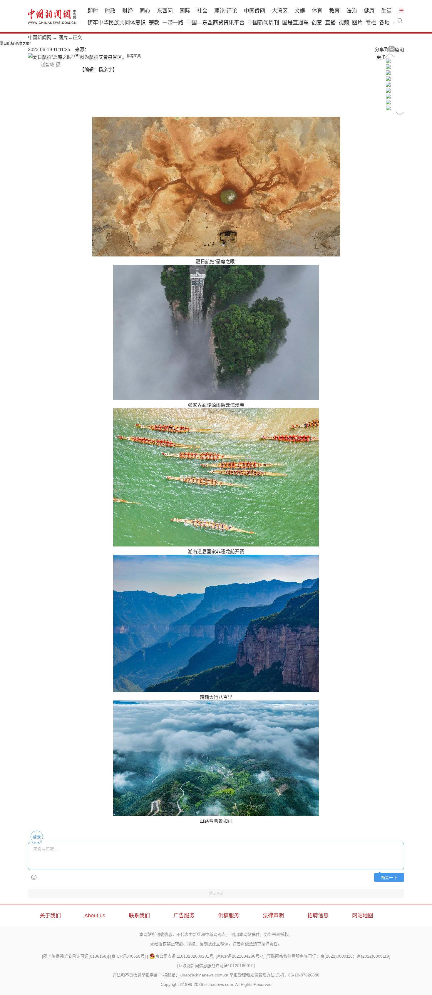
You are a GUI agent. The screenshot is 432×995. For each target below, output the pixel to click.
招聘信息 (318, 916)
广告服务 (184, 916)
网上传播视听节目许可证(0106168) (75, 956)
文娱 (299, 11)
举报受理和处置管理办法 (252, 975)
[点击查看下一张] (50, 57)
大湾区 (280, 11)
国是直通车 (295, 23)
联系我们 (139, 916)
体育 (317, 11)
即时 (93, 11)
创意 (317, 23)
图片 (357, 23)
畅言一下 (389, 878)
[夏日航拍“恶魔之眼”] (388, 61)
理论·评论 (225, 11)
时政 (110, 11)
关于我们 (50, 916)
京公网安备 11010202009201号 (184, 956)
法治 (351, 11)
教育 (334, 11)
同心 (145, 11)
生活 (386, 11)
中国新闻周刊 (263, 23)
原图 (399, 50)
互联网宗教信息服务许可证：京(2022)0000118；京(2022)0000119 (328, 956)
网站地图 (362, 916)
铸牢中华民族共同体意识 (117, 23)
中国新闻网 (39, 37)
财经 (127, 11)
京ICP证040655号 (128, 956)
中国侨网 (254, 11)
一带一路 (172, 23)
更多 (381, 57)
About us (94, 916)
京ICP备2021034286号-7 (240, 956)
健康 (369, 11)
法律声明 (273, 916)
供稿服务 (228, 916)
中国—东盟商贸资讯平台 (215, 23)
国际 (185, 11)
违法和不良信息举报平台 (135, 975)
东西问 (165, 11)
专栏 (371, 23)
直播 (330, 23)
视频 (344, 23)
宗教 (154, 23)
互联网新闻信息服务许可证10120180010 (216, 965)
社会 (202, 11)
